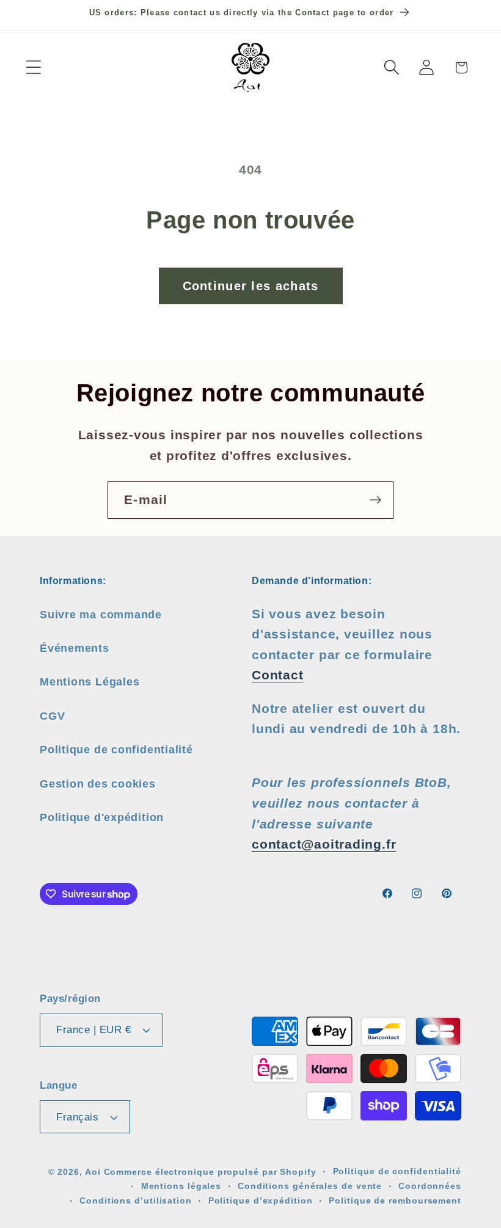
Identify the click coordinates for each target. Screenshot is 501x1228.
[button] (33, 67)
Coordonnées (429, 1186)
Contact (277, 675)
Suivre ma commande (101, 615)
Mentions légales (181, 1186)
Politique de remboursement (395, 1200)
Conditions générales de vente (310, 1186)
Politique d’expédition (260, 1200)
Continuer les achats (251, 286)
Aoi (93, 1172)
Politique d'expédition (102, 817)
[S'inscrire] (375, 500)
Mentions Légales (89, 682)
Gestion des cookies (98, 784)
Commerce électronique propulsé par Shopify (210, 1172)
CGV (52, 716)
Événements (74, 648)
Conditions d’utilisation (135, 1200)
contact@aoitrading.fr (324, 844)
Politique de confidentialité (116, 750)
